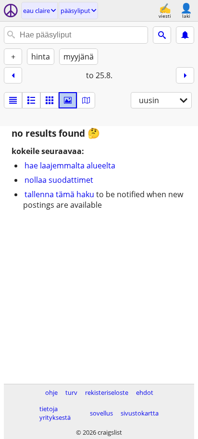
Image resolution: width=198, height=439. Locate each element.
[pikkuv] (31, 100)
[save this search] (185, 35)
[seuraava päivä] (185, 75)
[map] (86, 100)
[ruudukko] (49, 100)
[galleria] (68, 100)
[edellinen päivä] (13, 75)
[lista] (13, 100)
